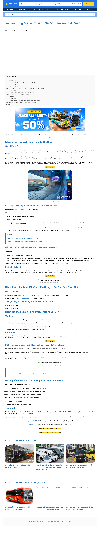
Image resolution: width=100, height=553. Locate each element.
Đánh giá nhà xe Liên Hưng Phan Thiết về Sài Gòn (20, 94)
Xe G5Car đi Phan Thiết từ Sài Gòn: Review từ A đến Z (23, 238)
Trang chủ (9, 10)
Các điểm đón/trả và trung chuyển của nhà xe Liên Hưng (23, 84)
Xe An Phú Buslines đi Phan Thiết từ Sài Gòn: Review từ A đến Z (25, 241)
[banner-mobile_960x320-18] (50, 119)
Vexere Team (9, 27)
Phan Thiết (8, 437)
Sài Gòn (13, 437)
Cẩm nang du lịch (62, 10)
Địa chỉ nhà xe (13, 90)
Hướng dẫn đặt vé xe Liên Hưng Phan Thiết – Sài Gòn (21, 102)
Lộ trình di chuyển (14, 86)
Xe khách (32, 10)
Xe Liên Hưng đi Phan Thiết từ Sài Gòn (16, 157)
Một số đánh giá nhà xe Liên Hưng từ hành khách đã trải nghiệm (25, 100)
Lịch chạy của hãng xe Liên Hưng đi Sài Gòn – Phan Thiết (23, 82)
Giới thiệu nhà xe (13, 80)
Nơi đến (43, 3)
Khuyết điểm (13, 98)
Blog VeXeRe (35, 417)
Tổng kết (9, 104)
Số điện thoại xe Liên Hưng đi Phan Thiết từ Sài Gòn (22, 92)
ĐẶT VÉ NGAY (51, 167)
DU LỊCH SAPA (21, 10)
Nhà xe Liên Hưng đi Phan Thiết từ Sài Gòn (18, 79)
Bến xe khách (79, 10)
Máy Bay (50, 10)
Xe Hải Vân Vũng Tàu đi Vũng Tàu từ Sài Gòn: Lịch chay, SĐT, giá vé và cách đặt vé (49, 467)
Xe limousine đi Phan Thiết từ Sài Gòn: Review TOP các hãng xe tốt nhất (27, 374)
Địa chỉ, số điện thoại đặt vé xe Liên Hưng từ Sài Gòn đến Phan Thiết (25, 88)
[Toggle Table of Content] (91, 76)
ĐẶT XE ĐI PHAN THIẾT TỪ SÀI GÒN (50, 428)
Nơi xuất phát (26, 3)
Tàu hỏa (41, 10)
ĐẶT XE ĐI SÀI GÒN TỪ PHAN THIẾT (50, 432)
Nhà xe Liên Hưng (10, 150)
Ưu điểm (12, 96)
